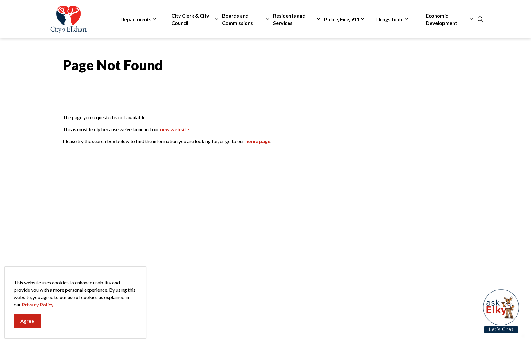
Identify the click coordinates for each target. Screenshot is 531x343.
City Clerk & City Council (190, 19)
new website (174, 129)
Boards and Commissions (237, 19)
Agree (27, 321)
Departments (135, 19)
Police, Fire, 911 (342, 19)
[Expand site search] (480, 19)
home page (257, 141)
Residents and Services (289, 19)
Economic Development (441, 19)
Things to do (389, 19)
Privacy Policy (38, 304)
